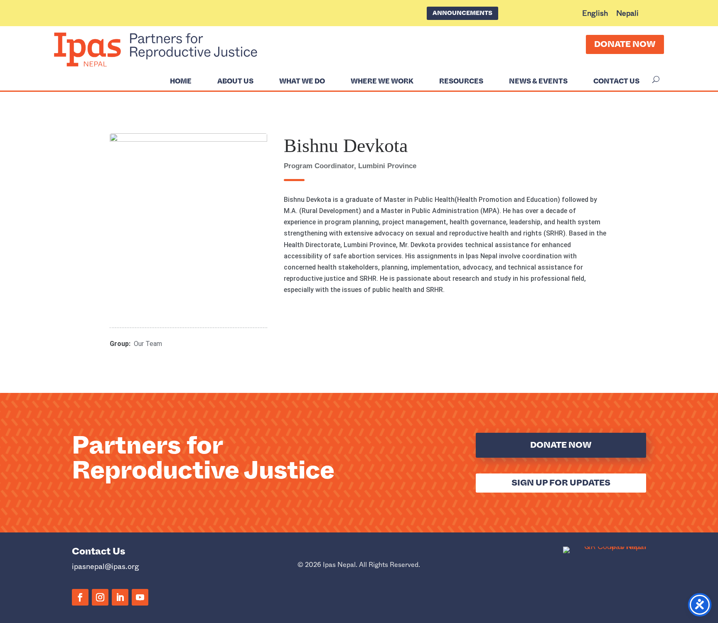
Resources (461, 81)
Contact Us (616, 81)
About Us (235, 81)
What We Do (302, 81)
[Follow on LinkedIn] (120, 597)
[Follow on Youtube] (140, 597)
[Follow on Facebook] (80, 597)
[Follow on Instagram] (100, 597)
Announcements (462, 13)
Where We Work (382, 81)
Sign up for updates (560, 483)
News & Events (538, 81)
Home (181, 81)
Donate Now (625, 44)
